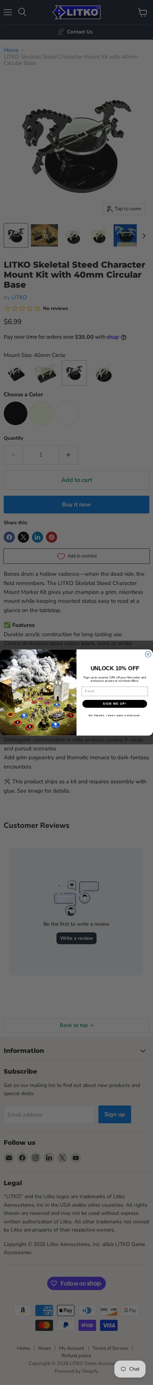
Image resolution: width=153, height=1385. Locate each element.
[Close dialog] (148, 654)
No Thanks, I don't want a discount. (115, 715)
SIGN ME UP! (115, 703)
